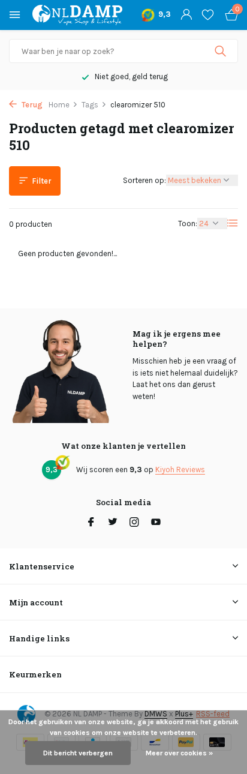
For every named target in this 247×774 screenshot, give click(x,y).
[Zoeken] (221, 51)
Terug (31, 104)
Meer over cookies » (179, 753)
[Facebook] (91, 523)
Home (59, 104)
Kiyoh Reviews (180, 469)
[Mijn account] (186, 15)
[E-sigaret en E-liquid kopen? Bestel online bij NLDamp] (77, 15)
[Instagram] (134, 523)
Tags (90, 104)
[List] (232, 223)
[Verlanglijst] (207, 15)
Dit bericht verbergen (78, 753)
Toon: (187, 223)
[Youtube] (156, 523)
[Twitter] (113, 523)
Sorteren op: (144, 180)
